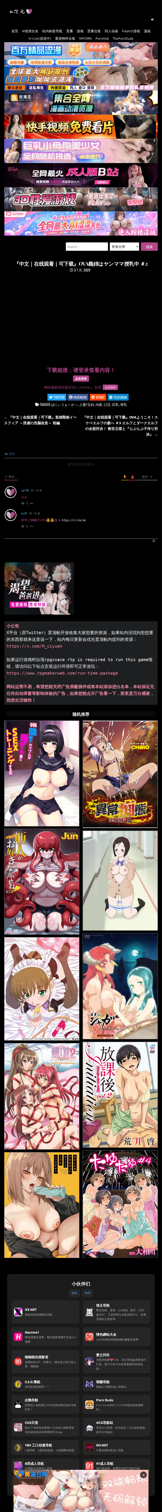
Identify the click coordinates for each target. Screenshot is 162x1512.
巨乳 (115, 404)
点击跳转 (110, 387)
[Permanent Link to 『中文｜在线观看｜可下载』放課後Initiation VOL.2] (120, 1095)
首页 (14, 31)
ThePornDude (123, 38)
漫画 (147, 31)
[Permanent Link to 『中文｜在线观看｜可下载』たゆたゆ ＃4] (120, 1204)
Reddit (100, 397)
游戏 (80, 31)
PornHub (102, 38)
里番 (69, 31)
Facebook (80, 397)
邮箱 (74, 1293)
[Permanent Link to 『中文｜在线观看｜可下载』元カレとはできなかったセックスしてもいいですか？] (41, 1205)
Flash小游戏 (131, 31)
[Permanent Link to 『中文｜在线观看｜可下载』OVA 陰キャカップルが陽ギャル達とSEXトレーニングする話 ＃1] (41, 773)
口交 (107, 404)
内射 (99, 404)
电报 (87, 1293)
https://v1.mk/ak (74, 520)
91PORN (85, 38)
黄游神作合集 (65, 38)
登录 (11, 454)
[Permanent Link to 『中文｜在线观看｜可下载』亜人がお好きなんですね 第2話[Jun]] (41, 881)
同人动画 (111, 31)
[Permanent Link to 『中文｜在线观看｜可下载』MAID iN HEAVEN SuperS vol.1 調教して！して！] (41, 988)
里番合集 (94, 31)
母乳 (123, 404)
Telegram (120, 397)
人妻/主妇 (86, 404)
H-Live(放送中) (40, 38)
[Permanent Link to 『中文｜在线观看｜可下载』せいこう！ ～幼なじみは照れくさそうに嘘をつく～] (120, 880)
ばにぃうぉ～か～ (64, 404)
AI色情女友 (30, 31)
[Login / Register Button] (152, 19)
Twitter (59, 397)
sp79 (25, 490)
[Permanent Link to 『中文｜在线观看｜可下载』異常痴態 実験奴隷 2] (120, 774)
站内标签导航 (52, 31)
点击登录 (81, 379)
